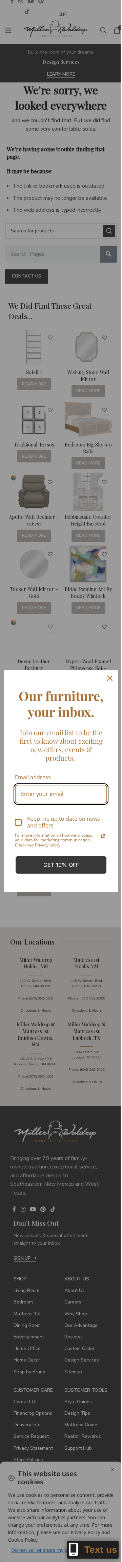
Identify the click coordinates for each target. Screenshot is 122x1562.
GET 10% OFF (61, 864)
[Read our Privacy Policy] (103, 836)
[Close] (110, 678)
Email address (33, 777)
